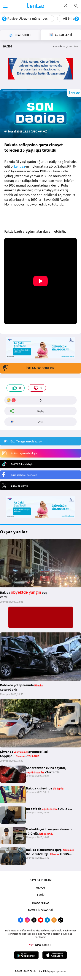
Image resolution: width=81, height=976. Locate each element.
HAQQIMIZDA (40, 902)
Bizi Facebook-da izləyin (24, 474)
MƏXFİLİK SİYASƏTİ (40, 910)
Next (76, 19)
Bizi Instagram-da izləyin (24, 453)
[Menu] (5, 6)
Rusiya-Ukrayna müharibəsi (28, 18)
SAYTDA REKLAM (40, 880)
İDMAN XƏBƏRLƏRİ (40, 368)
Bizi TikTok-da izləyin (22, 464)
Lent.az (19, 166)
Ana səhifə (59, 46)
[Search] (76, 5)
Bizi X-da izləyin (19, 485)
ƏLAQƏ (40, 887)
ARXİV (40, 895)
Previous (4, 19)
